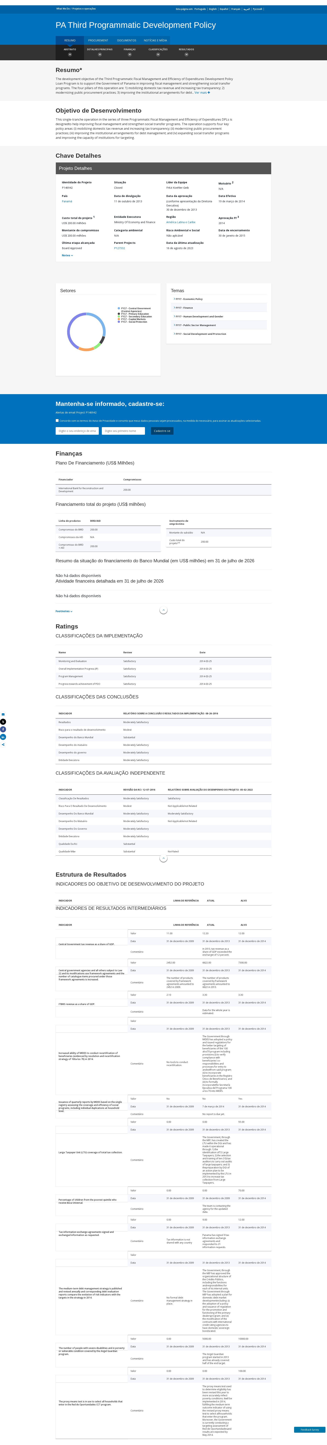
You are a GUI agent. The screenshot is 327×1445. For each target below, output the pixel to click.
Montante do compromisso (80, 230)
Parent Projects (124, 243)
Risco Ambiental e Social (183, 230)
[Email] (3, 714)
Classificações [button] (158, 49)
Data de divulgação (127, 196)
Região (171, 217)
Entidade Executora (127, 217)
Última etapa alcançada (78, 243)
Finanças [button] (129, 49)
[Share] (3, 729)
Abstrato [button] (70, 49)
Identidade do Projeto (77, 182)
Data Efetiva (227, 196)
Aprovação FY (229, 217)
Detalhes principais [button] (99, 49)
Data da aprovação (179, 196)
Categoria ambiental (128, 230)
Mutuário (226, 182)
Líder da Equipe (176, 182)
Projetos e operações (84, 8)
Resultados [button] (186, 49)
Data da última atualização (185, 243)
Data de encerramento (234, 230)
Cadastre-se (162, 431)
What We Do (63, 8)
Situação (120, 182)
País (65, 196)
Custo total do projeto (78, 217)
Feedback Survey (310, 1429)
